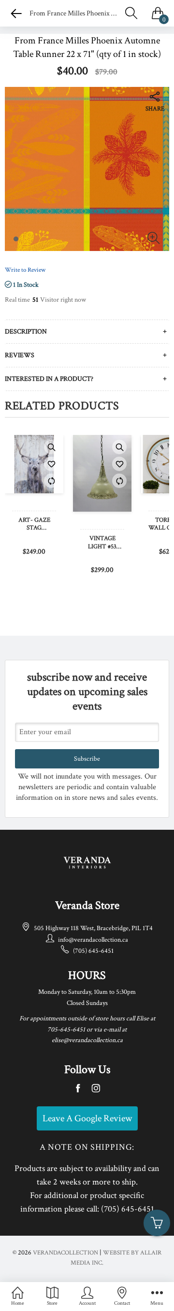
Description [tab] (26, 331)
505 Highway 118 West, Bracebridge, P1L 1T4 (93, 928)
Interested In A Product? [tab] (49, 379)
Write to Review (25, 270)
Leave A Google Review (87, 1118)
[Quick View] (51, 447)
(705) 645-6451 (93, 951)
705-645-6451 (66, 1029)
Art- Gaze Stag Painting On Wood (34, 524)
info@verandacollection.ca (93, 939)
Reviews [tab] (19, 355)
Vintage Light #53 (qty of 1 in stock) (102, 543)
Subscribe (87, 758)
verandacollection (65, 1253)
